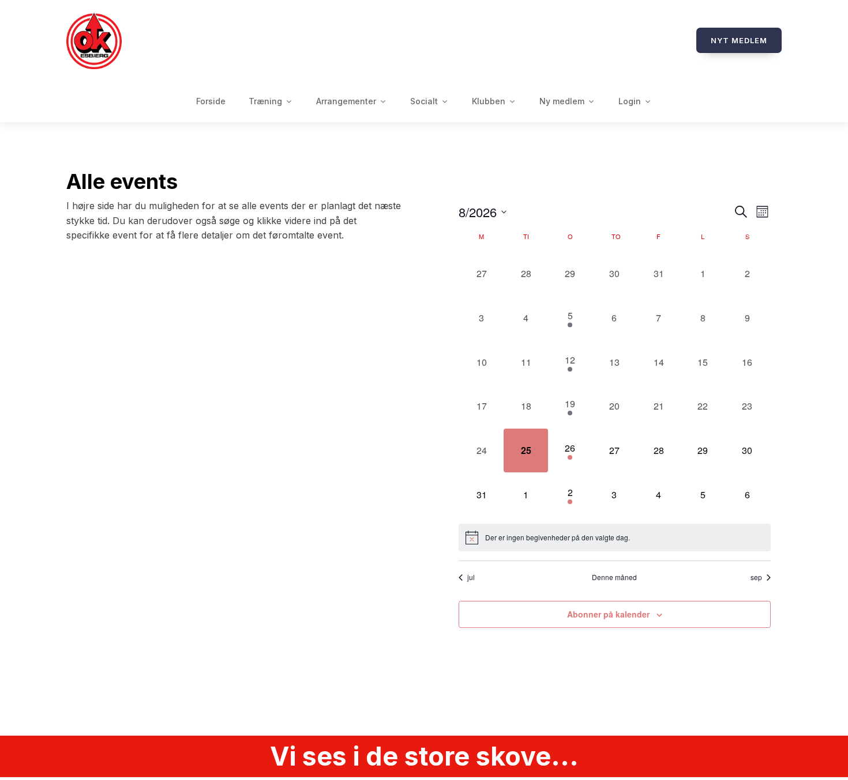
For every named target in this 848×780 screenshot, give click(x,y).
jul (471, 577)
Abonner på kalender (608, 614)
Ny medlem (561, 101)
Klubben (488, 101)
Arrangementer (346, 101)
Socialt (424, 101)
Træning (265, 101)
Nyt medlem (739, 40)
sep (756, 577)
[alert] (615, 537)
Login (629, 101)
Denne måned (614, 577)
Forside (211, 101)
